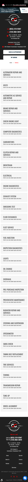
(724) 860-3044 (15, 32)
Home (11, 62)
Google (14, 476)
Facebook (11, 476)
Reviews (7, 463)
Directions (14, 467)
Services (16, 62)
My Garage (14, 57)
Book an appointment (15, 52)
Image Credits (9, 480)
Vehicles (20, 463)
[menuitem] (7, 456)
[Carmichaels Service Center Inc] (14, 19)
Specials (20, 455)
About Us (7, 459)
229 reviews (17, 44)
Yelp (16, 476)
